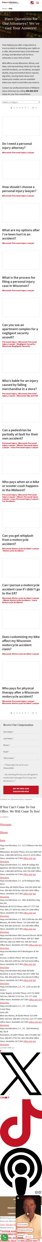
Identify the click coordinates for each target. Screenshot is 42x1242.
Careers (12, 1213)
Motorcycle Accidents (13, 550)
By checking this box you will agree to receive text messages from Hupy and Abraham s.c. (20, 777)
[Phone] (32, 2)
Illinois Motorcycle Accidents (17, 600)
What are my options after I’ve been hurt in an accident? (21, 234)
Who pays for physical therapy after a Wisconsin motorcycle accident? (20, 692)
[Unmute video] (28, 1214)
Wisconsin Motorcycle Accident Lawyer (20, 548)
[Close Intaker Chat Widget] (39, 1192)
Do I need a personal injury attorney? (17, 146)
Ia (2, 840)
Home (4, 8)
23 (33, 107)
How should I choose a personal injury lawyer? (19, 189)
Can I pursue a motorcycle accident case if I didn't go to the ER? (21, 589)
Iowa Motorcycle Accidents (19, 601)
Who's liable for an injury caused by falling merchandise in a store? (20, 385)
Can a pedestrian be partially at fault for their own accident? (20, 434)
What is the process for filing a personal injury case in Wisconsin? (18, 281)
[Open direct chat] (36, 1192)
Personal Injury (9, 342)
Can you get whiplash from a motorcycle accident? (17, 540)
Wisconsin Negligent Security (16, 346)
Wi (5, 824)
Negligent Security (26, 344)
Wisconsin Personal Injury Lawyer (18, 152)
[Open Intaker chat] (19, 1241)
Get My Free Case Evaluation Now (21, 790)
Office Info (27, 858)
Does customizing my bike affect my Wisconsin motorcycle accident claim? (21, 643)
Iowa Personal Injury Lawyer (24, 447)
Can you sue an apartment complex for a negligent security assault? (20, 331)
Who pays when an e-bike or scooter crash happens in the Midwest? (20, 486)
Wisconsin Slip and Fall (27, 395)
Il (4, 832)
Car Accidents (8, 501)
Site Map (9, 1224)
